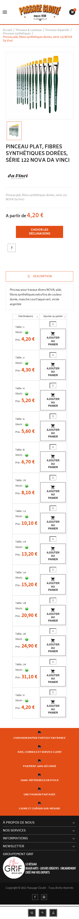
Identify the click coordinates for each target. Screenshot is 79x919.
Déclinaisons (25, 317)
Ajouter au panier (53, 317)
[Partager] (12, 248)
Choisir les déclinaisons (39, 232)
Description (42, 276)
